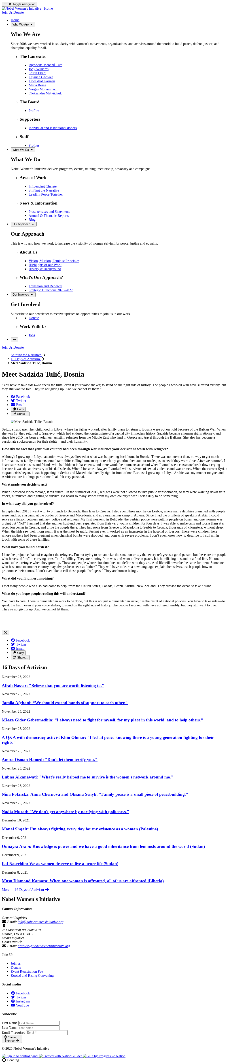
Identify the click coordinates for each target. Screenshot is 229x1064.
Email (13, 1032)
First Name (9, 1023)
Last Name (9, 1028)
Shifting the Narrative (26, 355)
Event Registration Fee (27, 971)
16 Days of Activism (26, 359)
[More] (14, 339)
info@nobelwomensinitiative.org (41, 922)
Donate (16, 967)
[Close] (5, 632)
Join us (16, 963)
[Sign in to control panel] (20, 1056)
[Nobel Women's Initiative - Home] (27, 8)
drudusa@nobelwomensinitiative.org (44, 946)
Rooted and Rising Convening (32, 975)
